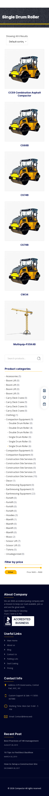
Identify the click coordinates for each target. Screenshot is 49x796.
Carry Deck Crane (15, 397)
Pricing (10, 668)
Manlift (9, 519)
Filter (10, 572)
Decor (9, 480)
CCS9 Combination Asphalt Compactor (24, 94)
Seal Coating (12, 663)
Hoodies (10, 515)
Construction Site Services (19, 459)
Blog (9, 649)
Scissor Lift (11, 540)
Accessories (12, 376)
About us (11, 645)
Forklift (9, 497)
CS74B (25, 195)
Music (9, 536)
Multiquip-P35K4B (24, 344)
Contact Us (12, 654)
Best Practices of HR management (21, 740)
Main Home (12, 640)
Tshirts (9, 549)
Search (39, 358)
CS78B (24, 244)
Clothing (10, 415)
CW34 (24, 294)
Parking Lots (12, 659)
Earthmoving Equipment (18, 484)
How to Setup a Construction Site (20, 764)
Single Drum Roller (18, 437)
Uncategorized (13, 553)
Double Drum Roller (19, 423)
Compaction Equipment (18, 419)
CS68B (24, 145)
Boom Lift (11, 380)
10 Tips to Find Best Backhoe (18, 752)
